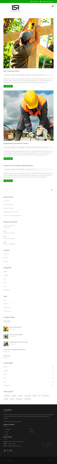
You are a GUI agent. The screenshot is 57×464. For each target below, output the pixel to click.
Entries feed (6, 303)
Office (4, 282)
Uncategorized (6, 290)
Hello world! (6, 200)
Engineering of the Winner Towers (16, 143)
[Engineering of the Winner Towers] (28, 115)
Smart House (32, 169)
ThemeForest (27, 399)
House (4, 279)
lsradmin (8, 75)
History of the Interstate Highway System (18, 165)
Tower (4, 286)
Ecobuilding (6, 275)
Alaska (6, 434)
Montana (32, 431)
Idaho (31, 429)
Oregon (7, 431)
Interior (27, 169)
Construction (38, 147)
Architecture (28, 75)
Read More (8, 86)
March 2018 (6, 254)
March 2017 (6, 257)
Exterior (34, 395)
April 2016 (5, 261)
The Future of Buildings (8, 208)
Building (33, 75)
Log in (4, 300)
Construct (38, 75)
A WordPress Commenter (9, 225)
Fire (39, 395)
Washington (8, 429)
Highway (6, 399)
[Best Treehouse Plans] (28, 43)
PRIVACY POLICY (50, 460)
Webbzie (11, 460)
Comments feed (7, 307)
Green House (43, 75)
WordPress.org (6, 311)
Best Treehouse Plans (11, 71)
